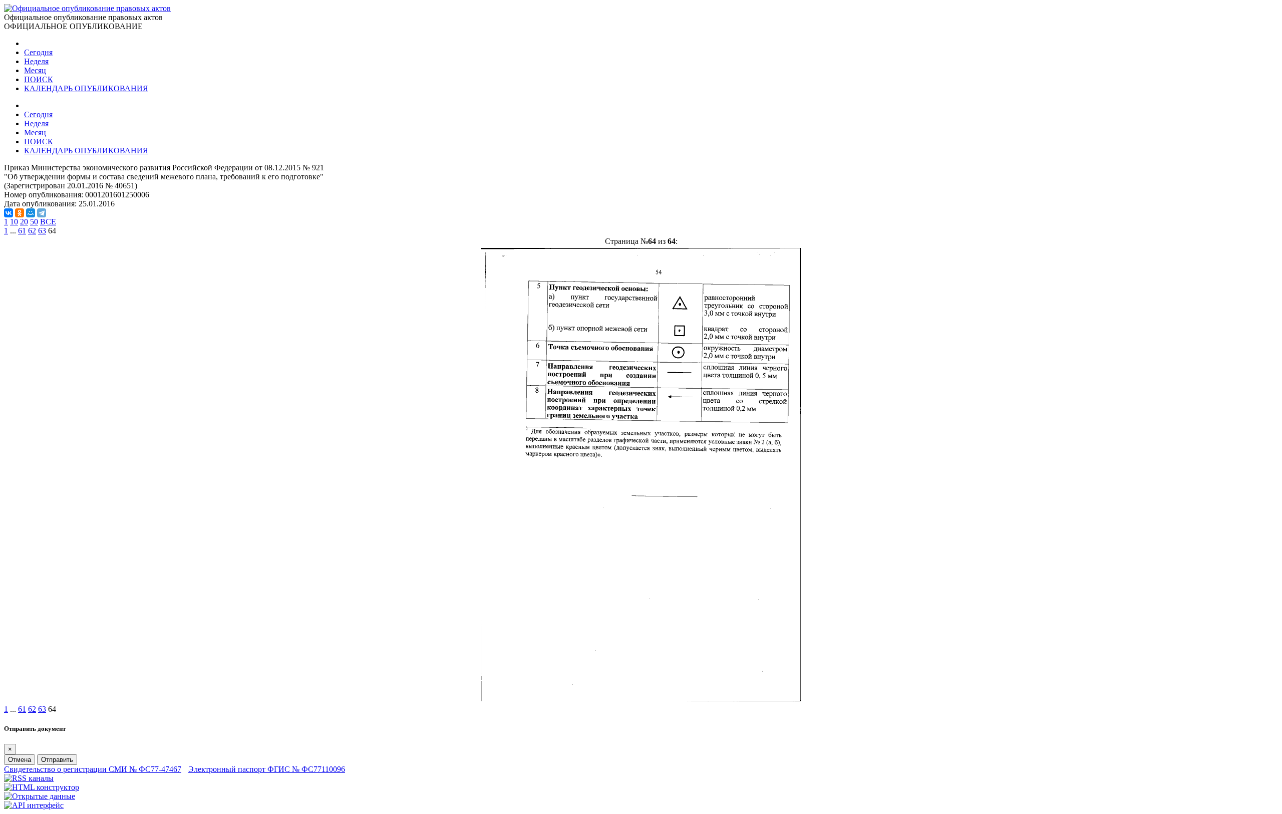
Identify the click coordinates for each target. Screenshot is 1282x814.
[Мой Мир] (30, 212)
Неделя (36, 61)
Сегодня (38, 52)
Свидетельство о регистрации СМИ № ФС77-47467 (92, 769)
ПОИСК (38, 79)
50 (34, 221)
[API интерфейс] (34, 805)
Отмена (19, 759)
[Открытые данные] (39, 796)
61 (22, 230)
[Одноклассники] (19, 212)
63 (42, 230)
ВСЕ (48, 221)
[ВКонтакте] (8, 212)
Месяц (35, 70)
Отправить (57, 759)
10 (14, 221)
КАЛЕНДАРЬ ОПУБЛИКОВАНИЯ (86, 88)
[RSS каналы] (29, 778)
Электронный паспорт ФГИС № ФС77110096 (266, 769)
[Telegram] (41, 212)
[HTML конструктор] (41, 787)
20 (24, 221)
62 (32, 230)
